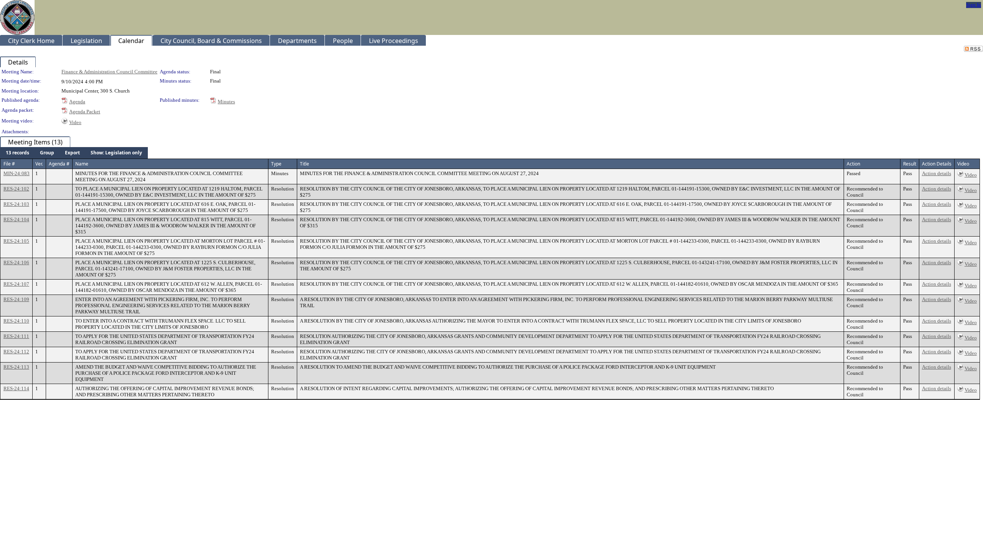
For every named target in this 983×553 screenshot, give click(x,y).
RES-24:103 (16, 204)
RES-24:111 (16, 336)
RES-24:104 (16, 219)
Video (75, 122)
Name (81, 164)
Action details (936, 173)
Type (276, 164)
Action (853, 164)
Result (909, 164)
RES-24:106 (16, 262)
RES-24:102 (16, 189)
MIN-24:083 (16, 173)
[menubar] (74, 153)
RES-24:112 (16, 351)
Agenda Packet (84, 111)
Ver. (39, 164)
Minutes (226, 101)
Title (304, 164)
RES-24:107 (16, 284)
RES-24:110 (16, 321)
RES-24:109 (16, 299)
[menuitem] (17, 152)
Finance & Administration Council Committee (109, 72)
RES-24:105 (16, 241)
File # (9, 164)
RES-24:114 (16, 388)
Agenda (77, 101)
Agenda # (59, 164)
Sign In (973, 5)
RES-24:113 (16, 367)
